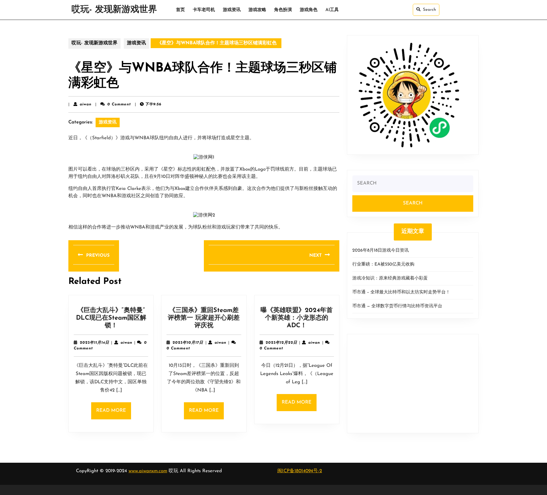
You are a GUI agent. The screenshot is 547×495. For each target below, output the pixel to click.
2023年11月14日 (94, 343)
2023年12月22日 (281, 343)
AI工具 (332, 10)
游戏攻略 (257, 10)
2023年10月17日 (188, 343)
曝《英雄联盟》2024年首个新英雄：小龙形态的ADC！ (297, 318)
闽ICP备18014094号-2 (299, 471)
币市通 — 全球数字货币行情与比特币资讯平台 (397, 306)
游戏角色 (309, 10)
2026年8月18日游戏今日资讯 (380, 250)
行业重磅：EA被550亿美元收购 (383, 264)
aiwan (85, 104)
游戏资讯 (232, 10)
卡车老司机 (204, 10)
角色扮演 (283, 10)
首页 (180, 10)
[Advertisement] (412, 383)
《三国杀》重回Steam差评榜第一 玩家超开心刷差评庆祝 (204, 318)
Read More (113, 414)
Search (429, 10)
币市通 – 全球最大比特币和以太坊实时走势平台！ (401, 292)
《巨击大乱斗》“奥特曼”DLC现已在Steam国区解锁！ (111, 318)
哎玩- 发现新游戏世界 (114, 9)
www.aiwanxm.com (148, 471)
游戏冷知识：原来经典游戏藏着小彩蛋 (390, 278)
